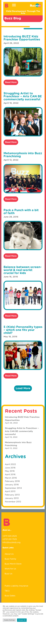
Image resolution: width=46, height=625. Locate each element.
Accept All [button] (21, 620)
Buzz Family (10, 559)
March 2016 (11, 478)
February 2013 (12, 495)
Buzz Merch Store (13, 564)
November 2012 (13, 502)
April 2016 (10, 475)
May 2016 (10, 471)
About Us (9, 554)
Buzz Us (8, 574)
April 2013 (10, 491)
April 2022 (10, 464)
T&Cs (7, 591)
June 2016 (10, 468)
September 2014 (13, 488)
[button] (23, 388)
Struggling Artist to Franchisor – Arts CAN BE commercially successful (22, 431)
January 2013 (12, 498)
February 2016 (12, 481)
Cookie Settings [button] (9, 620)
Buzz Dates (10, 596)
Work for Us (10, 569)
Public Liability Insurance (16, 586)
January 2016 (12, 485)
